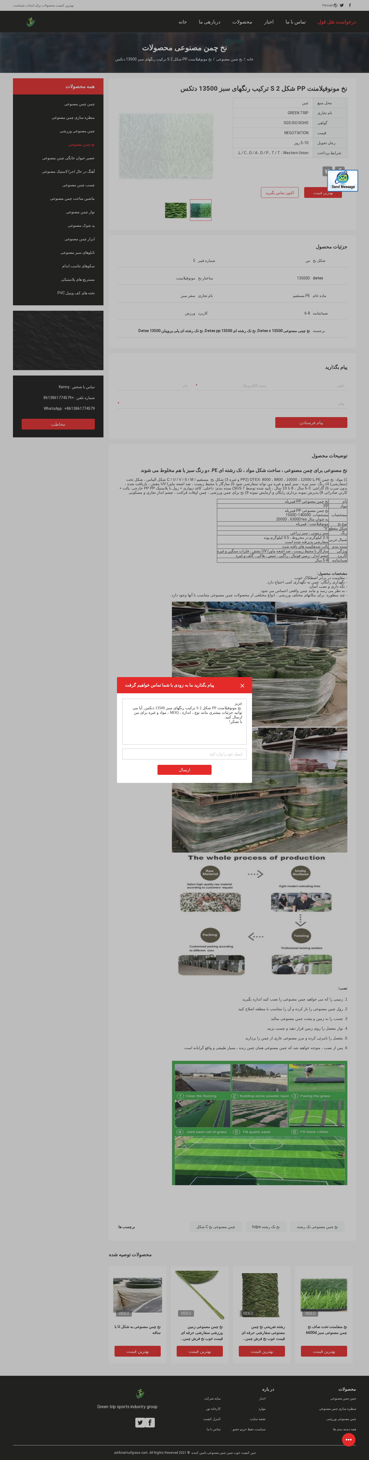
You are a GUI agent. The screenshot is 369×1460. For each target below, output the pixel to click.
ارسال (184, 769)
